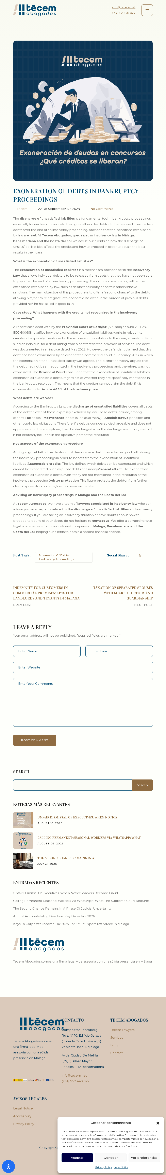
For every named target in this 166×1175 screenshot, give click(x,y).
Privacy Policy (103, 1167)
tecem (22, 209)
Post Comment (34, 740)
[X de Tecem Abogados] (140, 555)
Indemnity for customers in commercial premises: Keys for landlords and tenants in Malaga (46, 592)
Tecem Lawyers (122, 1030)
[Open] (8, 1166)
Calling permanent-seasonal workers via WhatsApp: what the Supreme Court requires (81, 901)
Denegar (111, 1158)
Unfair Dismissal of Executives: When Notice (77, 817)
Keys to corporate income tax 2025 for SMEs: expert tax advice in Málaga (71, 924)
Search (21, 772)
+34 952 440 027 (123, 13)
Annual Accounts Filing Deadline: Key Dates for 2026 (54, 916)
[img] (23, 820)
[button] (158, 1123)
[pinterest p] (151, 555)
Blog (114, 1045)
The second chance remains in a (65, 858)
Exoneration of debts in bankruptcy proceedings (56, 557)
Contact (116, 1053)
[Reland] (38, 944)
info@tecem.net (123, 7)
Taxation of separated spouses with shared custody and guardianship (123, 592)
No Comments (101, 209)
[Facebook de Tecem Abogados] (134, 555)
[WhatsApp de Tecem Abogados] (23, 840)
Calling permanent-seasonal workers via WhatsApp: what (89, 838)
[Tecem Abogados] (34, 10)
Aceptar (77, 1158)
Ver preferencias (144, 1158)
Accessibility (22, 1116)
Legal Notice (121, 1167)
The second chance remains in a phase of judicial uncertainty (62, 908)
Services (116, 1037)
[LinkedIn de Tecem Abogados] (146, 555)
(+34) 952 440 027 (75, 1081)
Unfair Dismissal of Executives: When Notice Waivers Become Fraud (65, 893)
